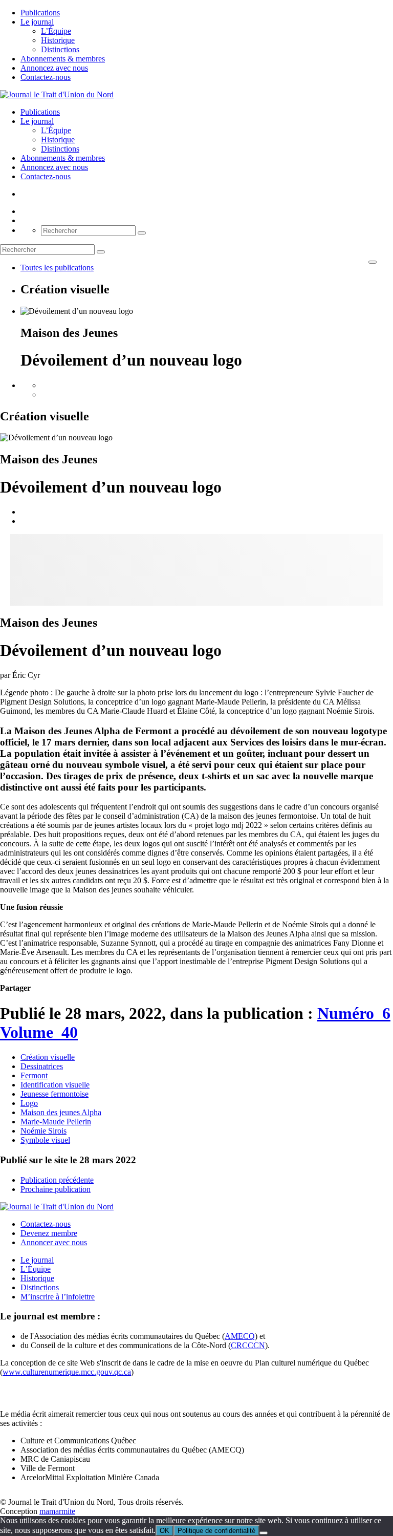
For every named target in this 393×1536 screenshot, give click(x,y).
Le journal (37, 21)
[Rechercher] (142, 232)
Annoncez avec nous (54, 67)
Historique (58, 40)
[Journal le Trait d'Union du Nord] (57, 94)
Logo (29, 1103)
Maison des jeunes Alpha (60, 1112)
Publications (40, 12)
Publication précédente (57, 1180)
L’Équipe (56, 31)
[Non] (263, 1532)
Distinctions (60, 49)
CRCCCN (248, 1345)
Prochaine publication (55, 1189)
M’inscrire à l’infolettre (57, 1296)
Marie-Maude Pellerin (55, 1121)
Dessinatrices (41, 1066)
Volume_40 (39, 1032)
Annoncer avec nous (53, 1242)
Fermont (34, 1075)
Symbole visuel (45, 1140)
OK (164, 1530)
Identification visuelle (55, 1084)
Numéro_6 (353, 1013)
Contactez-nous (45, 77)
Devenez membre (48, 1233)
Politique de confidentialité (216, 1530)
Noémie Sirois (43, 1130)
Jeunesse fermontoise (54, 1094)
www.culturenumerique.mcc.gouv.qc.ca (67, 1372)
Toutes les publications (57, 267)
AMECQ (240, 1336)
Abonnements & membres (62, 58)
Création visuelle (47, 1057)
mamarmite (57, 1511)
